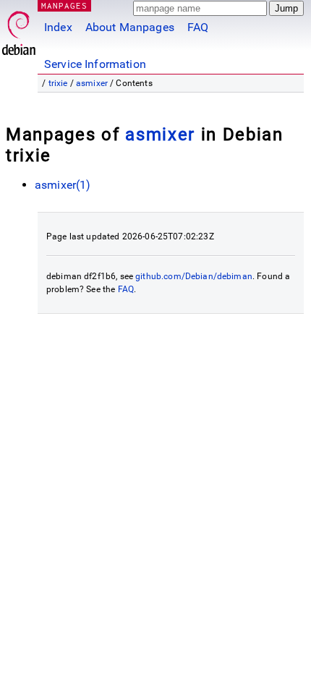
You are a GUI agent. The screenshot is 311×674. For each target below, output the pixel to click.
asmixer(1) (63, 185)
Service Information (95, 64)
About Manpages (129, 27)
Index (58, 27)
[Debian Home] (19, 29)
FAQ (197, 27)
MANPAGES (64, 5)
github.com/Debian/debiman (193, 276)
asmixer (92, 83)
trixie (58, 83)
